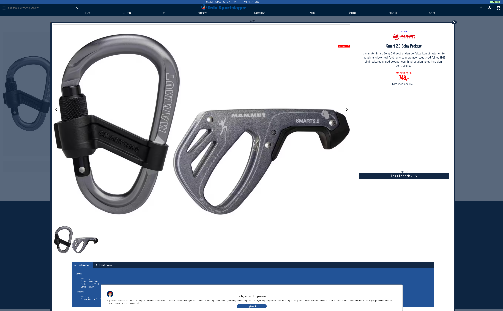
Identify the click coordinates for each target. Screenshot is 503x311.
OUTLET (432, 13)
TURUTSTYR (202, 13)
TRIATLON (393, 13)
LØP (163, 13)
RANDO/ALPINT (259, 13)
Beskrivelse (82, 265)
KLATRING (311, 13)
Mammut (404, 31)
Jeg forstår (252, 306)
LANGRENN (127, 13)
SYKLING (352, 13)
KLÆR (87, 13)
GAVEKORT (495, 2)
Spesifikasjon (104, 265)
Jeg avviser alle (134, 303)
